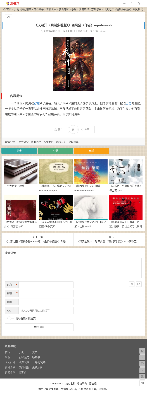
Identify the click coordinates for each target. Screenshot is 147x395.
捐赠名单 (10, 372)
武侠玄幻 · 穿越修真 (90, 9)
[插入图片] (139, 284)
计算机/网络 (39, 362)
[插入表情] (131, 284)
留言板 (22, 372)
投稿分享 (37, 367)
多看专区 (64, 9)
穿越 (37, 103)
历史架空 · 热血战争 (32, 9)
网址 (9, 302)
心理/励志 (24, 357)
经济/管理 (24, 362)
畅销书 (36, 357)
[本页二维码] (142, 383)
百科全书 (51, 9)
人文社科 (10, 362)
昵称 (12, 285)
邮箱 (12, 293)
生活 (7, 357)
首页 (8, 9)
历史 (128, 103)
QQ (9, 310)
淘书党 (14, 3)
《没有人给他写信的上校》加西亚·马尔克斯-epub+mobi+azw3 (55, 226)
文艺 (34, 352)
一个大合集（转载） (15, 185)
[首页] (142, 351)
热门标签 (24, 367)
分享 (86, 129)
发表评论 (82, 31)
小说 (16, 9)
